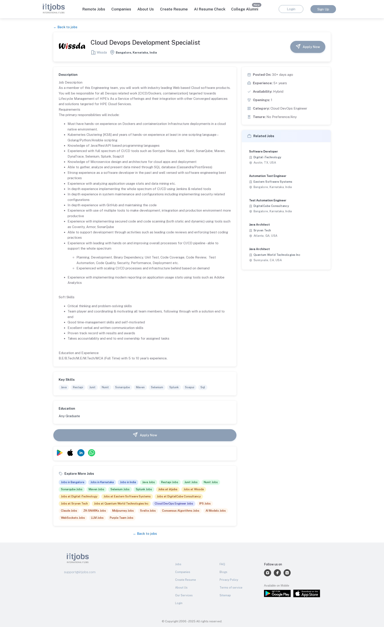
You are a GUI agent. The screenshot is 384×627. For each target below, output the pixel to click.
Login (178, 603)
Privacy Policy (229, 579)
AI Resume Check (209, 9)
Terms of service (231, 587)
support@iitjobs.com (80, 572)
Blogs (223, 572)
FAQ (222, 564)
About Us (145, 9)
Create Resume (174, 9)
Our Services (184, 595)
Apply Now (311, 47)
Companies (182, 572)
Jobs (178, 564)
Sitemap (225, 595)
